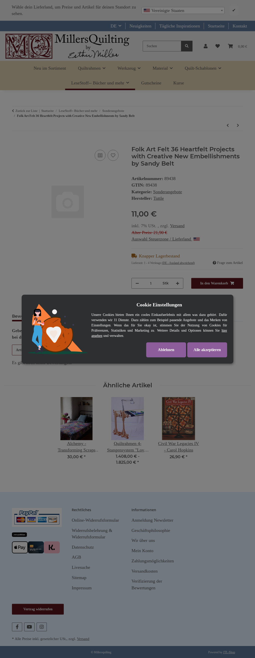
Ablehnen (166, 350)
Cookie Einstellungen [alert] (159, 304)
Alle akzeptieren (207, 350)
